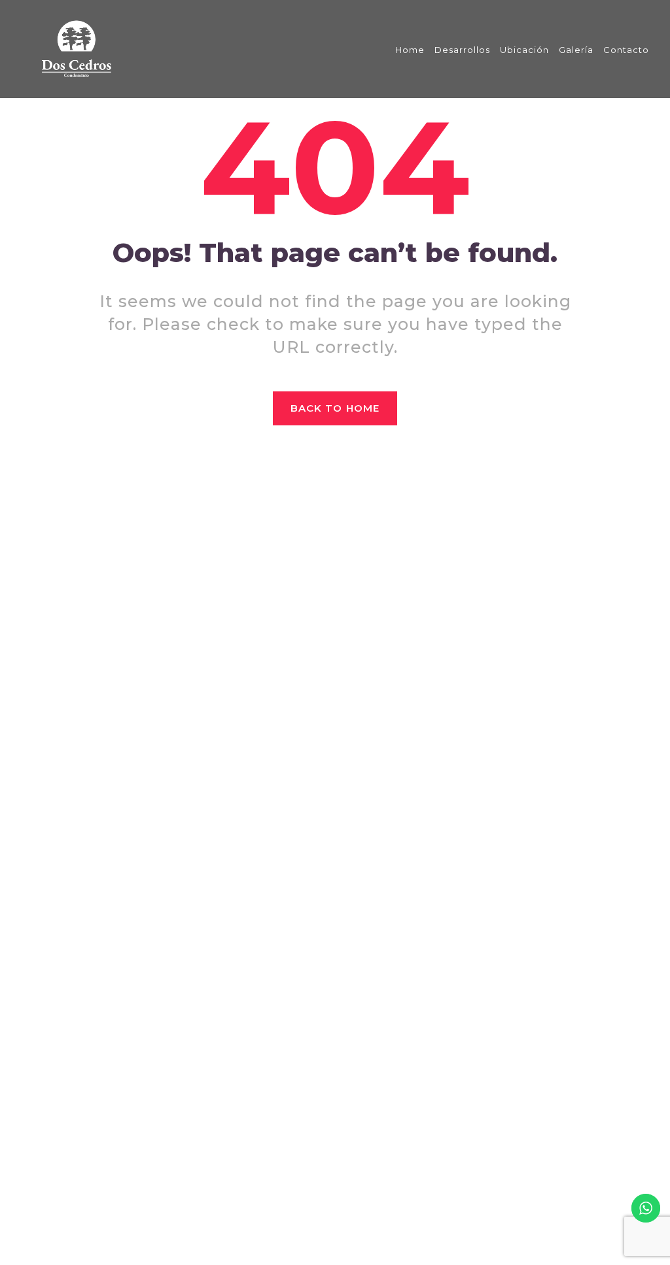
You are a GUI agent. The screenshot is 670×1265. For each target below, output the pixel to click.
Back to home (335, 408)
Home (410, 49)
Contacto (626, 49)
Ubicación (524, 49)
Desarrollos (462, 49)
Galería (576, 49)
